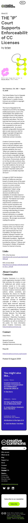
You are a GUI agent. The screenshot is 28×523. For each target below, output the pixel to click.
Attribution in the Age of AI (14, 420)
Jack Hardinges (11, 423)
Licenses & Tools (9, 416)
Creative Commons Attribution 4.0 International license (15, 517)
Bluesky (4, 488)
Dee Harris (9, 392)
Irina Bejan (20, 423)
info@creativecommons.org (9, 484)
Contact (4, 465)
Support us (5, 460)
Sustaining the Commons (12, 417)
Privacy (3, 468)
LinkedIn (13, 488)
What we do (5, 455)
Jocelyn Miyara (11, 407)
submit (24, 448)
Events (6, 380)
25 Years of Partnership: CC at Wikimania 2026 (13, 403)
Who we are (5, 452)
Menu (22, 2)
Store (3, 463)
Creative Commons (8, 6)
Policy (12, 380)
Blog (2, 457)
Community (7, 399)
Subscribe (14, 504)
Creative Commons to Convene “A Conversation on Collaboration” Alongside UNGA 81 (13, 385)
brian (8, 47)
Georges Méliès (5, 79)
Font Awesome (20, 518)
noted (21, 513)
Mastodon (8, 488)
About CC (4, 13)
